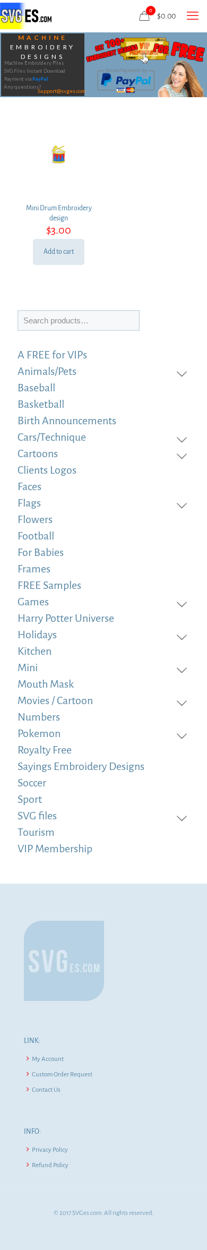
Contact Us (46, 1089)
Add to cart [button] (59, 251)
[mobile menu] (193, 16)
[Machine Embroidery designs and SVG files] (25, 16)
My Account (48, 1059)
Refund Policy (50, 1165)
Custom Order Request (62, 1074)
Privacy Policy (50, 1149)
